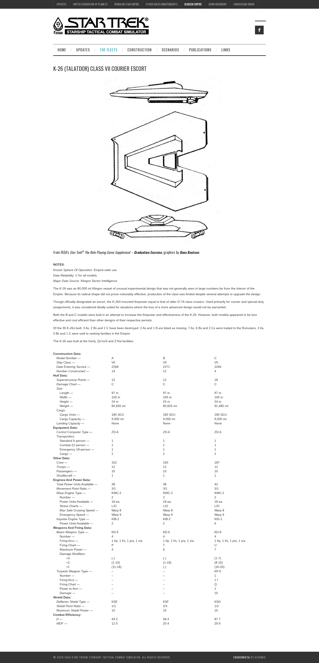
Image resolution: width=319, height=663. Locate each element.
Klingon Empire (193, 4)
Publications (200, 49)
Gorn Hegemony (218, 4)
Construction (139, 49)
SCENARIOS (170, 49)
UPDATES (61, 4)
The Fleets (108, 49)
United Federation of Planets (90, 4)
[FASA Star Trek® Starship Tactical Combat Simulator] (101, 25)
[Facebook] (259, 30)
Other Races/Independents (162, 4)
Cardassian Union (243, 4)
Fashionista (241, 657)
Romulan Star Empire (126, 4)
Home (62, 49)
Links (225, 49)
